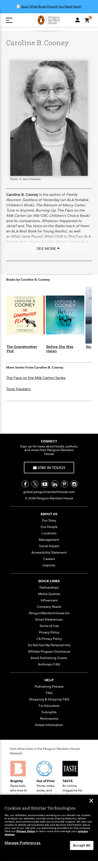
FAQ (49, 693)
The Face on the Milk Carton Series (36, 377)
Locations (49, 533)
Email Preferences (49, 619)
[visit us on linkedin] (54, 483)
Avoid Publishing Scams (49, 658)
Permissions (49, 718)
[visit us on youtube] (44, 483)
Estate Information (49, 725)
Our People (49, 527)
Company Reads (49, 607)
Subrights (49, 712)
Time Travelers (18, 389)
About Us (49, 514)
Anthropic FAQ (49, 664)
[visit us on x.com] (35, 483)
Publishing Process (49, 686)
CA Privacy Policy (49, 639)
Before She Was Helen (59, 349)
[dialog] (49, 828)
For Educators (49, 706)
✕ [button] (91, 801)
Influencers (49, 600)
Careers (49, 559)
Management (49, 540)
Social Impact (49, 546)
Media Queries (49, 594)
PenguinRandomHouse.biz (49, 613)
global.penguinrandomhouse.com (49, 492)
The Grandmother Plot (22, 349)
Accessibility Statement (49, 552)
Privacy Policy (49, 632)
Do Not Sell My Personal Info (49, 645)
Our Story (49, 520)
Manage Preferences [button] (23, 843)
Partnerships (49, 587)
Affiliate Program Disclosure (49, 651)
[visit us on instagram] (74, 483)
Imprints (49, 565)
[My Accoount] (77, 20)
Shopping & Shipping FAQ (49, 699)
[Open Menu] (9, 20)
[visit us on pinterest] (64, 483)
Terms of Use (49, 626)
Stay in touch (51, 467)
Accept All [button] (81, 845)
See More (46, 248)
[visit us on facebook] (25, 483)
